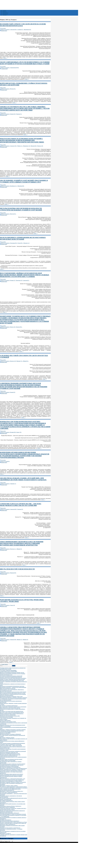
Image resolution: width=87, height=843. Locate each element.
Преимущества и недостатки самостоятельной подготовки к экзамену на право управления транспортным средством (13, 679)
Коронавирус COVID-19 (5, 833)
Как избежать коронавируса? (6, 800)
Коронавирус (5, 12)
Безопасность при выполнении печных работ (10, 715)
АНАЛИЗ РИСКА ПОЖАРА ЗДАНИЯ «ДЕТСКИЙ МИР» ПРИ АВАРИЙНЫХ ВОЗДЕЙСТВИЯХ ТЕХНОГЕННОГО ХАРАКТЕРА (23, 479)
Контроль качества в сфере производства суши (10, 754)
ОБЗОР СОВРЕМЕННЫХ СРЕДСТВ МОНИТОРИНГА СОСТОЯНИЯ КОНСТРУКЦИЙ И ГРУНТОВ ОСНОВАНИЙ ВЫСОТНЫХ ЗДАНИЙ (24, 63)
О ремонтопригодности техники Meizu (8, 671)
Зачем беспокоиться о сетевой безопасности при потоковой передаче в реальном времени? (13, 695)
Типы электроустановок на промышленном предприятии (12, 743)
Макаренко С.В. (26, 145)
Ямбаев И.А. (26, 361)
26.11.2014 (3, 482)
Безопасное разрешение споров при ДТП (9, 752)
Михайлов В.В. (21, 185)
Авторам (4, 15)
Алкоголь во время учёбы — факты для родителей (11, 745)
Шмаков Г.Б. (19, 548)
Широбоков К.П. (27, 29)
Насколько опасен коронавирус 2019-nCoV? (9, 812)
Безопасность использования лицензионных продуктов (12, 686)
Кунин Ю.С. (20, 243)
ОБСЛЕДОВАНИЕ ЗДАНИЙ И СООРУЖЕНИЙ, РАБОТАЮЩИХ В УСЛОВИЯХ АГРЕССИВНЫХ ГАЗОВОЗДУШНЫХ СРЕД (24, 181)
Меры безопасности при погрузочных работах (10, 707)
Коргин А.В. (13, 326)
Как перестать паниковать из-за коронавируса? (10, 767)
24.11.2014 (3, 638)
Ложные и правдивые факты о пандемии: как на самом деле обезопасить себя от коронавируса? (13, 824)
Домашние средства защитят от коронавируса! (10, 827)
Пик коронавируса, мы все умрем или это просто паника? (12, 763)
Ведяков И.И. (13, 432)
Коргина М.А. (19, 326)
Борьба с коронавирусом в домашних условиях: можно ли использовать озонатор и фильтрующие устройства (12, 770)
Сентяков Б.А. (20, 29)
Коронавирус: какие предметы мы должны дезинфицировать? (13, 768)
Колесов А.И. (13, 361)
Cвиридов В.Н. (13, 509)
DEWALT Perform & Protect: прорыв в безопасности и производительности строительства (11, 714)
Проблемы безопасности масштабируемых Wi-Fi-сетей (12, 680)
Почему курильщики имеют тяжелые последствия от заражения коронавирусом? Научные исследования (11, 775)
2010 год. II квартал (5, 29)
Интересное (5, 13)
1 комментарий (4, 68)
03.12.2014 (3, 112)
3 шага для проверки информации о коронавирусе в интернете (13, 787)
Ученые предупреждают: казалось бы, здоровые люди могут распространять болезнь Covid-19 (13, 809)
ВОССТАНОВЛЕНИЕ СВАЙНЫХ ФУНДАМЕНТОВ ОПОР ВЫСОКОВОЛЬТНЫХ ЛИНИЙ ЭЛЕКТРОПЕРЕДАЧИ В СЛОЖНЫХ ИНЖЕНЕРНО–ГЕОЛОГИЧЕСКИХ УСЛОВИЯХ (24, 274)
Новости (4, 11)
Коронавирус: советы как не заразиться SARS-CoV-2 (11, 791)
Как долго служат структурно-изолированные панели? (12, 712)
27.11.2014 (3, 460)
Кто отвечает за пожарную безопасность (9, 705)
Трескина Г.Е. (20, 509)
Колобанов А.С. (13, 185)
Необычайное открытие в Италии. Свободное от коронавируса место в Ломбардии (10, 807)
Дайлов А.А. (20, 145)
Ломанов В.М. (13, 639)
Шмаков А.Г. (19, 639)
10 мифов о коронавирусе (5, 819)
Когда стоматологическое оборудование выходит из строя (12, 693)
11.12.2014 (3, 66)
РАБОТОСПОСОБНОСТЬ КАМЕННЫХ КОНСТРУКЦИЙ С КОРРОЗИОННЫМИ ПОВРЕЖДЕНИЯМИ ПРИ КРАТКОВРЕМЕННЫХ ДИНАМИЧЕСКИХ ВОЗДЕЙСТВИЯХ (22, 140)
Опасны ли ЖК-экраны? (5, 720)
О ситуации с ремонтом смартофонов (8, 670)
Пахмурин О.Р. (19, 280)
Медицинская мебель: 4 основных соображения (10, 734)
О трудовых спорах (4, 750)
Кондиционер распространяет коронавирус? (9, 820)
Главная (4, 10)
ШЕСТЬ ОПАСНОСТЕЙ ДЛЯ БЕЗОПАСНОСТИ (17, 569)
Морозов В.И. (34, 145)
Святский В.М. (13, 29)
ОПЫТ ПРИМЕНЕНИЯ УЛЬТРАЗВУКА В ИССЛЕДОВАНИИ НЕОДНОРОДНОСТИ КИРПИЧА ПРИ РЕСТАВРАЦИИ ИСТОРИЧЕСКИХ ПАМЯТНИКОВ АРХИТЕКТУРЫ (21, 543)
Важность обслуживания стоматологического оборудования (13, 691)
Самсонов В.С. (26, 280)
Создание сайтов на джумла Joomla (7, 760)
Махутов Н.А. (13, 213)
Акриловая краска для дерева (6, 717)
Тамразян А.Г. (13, 483)
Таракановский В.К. (14, 67)
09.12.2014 (3, 87)
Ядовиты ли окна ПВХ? (5, 733)
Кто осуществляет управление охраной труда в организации (13, 706)
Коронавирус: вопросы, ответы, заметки (9, 785)
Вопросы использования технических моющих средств (12, 672)
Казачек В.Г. (12, 392)
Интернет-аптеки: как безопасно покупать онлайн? (11, 759)
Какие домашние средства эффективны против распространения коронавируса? (10, 789)
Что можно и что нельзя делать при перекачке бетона (11, 711)
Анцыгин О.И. (13, 145)
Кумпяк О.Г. (12, 280)
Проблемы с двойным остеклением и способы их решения (12, 729)
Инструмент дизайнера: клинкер (7, 737)
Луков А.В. (12, 605)
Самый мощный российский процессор (8, 755)
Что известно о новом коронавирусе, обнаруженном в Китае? (13, 786)
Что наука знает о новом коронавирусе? (8, 792)
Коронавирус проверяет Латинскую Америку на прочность (13, 782)
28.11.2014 (3, 391)
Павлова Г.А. (19, 114)
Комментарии (4, 30)
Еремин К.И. (13, 114)
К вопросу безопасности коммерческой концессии (11, 677)
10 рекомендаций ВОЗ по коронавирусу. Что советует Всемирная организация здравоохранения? (11, 765)
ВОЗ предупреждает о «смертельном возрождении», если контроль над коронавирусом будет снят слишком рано (12, 779)
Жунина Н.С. (13, 88)
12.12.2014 (3, 28)
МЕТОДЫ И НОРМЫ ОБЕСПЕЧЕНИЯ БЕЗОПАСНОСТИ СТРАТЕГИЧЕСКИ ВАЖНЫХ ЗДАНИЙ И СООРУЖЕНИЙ (21, 209)
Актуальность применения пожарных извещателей (11, 675)
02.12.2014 (3, 144)
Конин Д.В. (18, 432)
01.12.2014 (3, 241)
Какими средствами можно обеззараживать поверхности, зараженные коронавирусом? (12, 811)
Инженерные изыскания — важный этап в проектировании (13, 687)
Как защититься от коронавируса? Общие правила (11, 781)
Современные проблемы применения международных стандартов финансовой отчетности (12, 731)
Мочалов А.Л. (26, 243)
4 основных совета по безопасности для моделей (10, 744)
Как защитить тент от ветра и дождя (8, 721)
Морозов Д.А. (19, 361)
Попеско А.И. (40, 145)
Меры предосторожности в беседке (7, 688)
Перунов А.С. (13, 548)
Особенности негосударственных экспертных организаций (13, 751)
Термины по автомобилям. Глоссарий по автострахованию (13, 749)
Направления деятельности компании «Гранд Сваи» (11, 696)
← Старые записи (4, 664)
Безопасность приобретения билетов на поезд (10, 753)
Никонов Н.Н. (13, 572)
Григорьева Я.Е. (13, 243)
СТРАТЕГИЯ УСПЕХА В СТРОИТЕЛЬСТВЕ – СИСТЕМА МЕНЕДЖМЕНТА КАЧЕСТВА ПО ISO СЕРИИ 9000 (20, 504)
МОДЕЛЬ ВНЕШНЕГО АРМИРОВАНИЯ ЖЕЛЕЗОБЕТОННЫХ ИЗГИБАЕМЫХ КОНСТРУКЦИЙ (23, 238)
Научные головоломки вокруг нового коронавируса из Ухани (13, 822)
